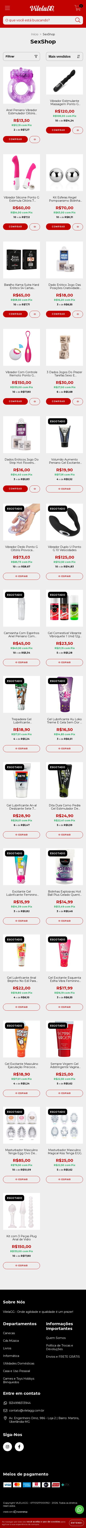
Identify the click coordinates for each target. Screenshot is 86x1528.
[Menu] (7, 8)
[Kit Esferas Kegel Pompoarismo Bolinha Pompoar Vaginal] (77, 226)
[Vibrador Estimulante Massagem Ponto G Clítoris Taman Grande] (77, 130)
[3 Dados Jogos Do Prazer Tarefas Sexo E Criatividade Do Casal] (77, 401)
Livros (7, 1348)
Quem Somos (56, 1338)
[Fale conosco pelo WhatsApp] (79, 1509)
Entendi (76, 1523)
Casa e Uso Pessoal (16, 1371)
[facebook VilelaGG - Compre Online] (19, 1446)
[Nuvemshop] (15, 1512)
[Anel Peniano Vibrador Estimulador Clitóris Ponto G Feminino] (34, 139)
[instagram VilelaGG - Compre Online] (7, 1446)
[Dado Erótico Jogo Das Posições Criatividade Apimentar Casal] (77, 314)
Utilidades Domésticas (18, 1363)
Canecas (9, 1333)
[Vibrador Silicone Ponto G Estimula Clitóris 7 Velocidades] (34, 226)
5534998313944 (20, 1403)
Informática (11, 1356)
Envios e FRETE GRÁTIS (63, 1356)
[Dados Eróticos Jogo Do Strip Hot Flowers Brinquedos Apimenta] (34, 488)
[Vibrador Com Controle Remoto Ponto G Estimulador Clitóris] (34, 401)
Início (34, 34)
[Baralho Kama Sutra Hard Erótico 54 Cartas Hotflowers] (34, 314)
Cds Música (11, 1341)
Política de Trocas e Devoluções (59, 1347)
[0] (77, 9)
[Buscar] (78, 20)
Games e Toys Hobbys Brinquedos (18, 1380)
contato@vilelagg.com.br (26, 1410)
